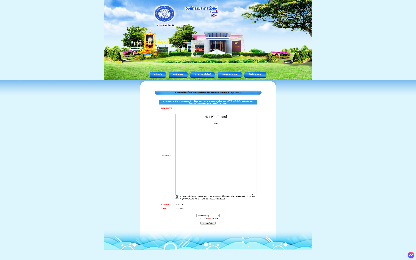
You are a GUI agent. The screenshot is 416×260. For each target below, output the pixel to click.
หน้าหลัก (158, 74)
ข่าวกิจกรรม (178, 74)
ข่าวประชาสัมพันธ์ (203, 74)
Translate (214, 218)
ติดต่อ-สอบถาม (255, 74)
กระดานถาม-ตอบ (229, 74)
